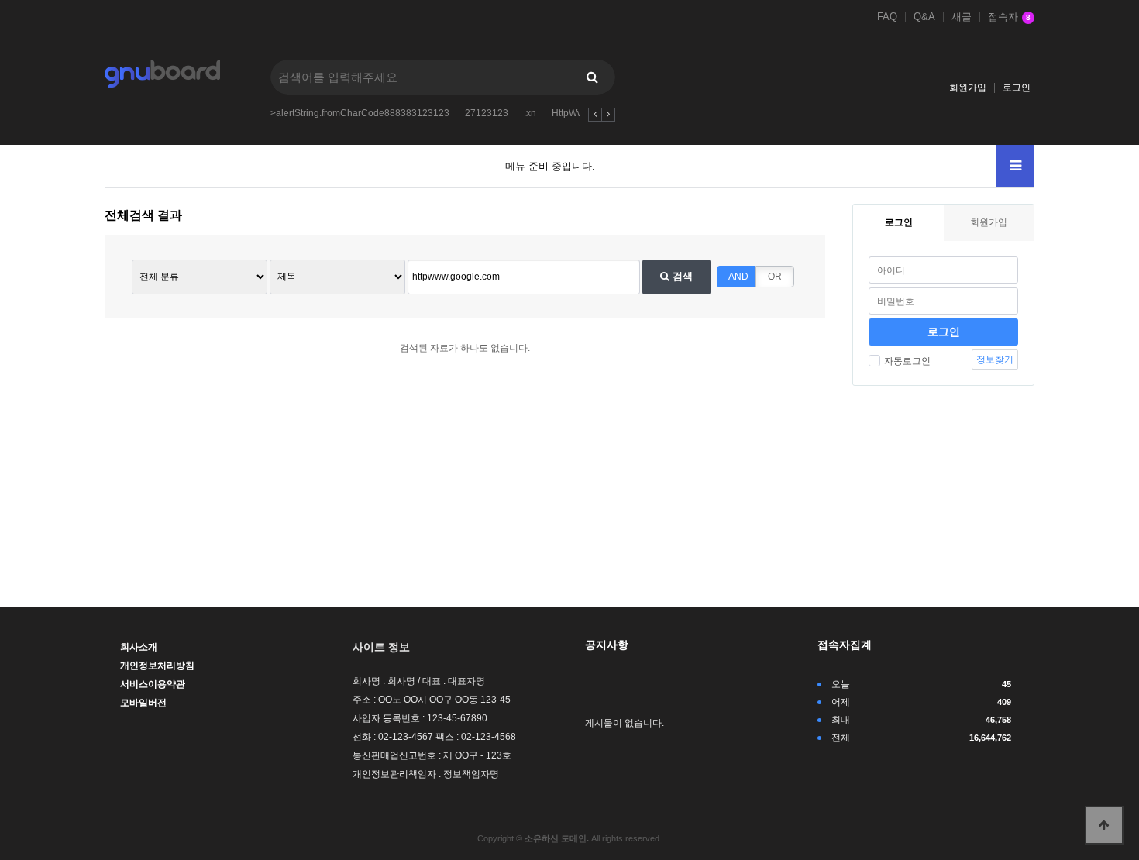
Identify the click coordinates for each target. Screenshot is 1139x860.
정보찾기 (994, 359)
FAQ (887, 17)
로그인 (1017, 87)
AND (738, 276)
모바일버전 (143, 702)
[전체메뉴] (1015, 166)
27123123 (486, 113)
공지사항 (606, 644)
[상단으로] (1104, 825)
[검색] (592, 77)
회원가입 (967, 87)
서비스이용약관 (152, 684)
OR (775, 276)
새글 (961, 17)
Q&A (924, 17)
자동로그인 (907, 361)
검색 (681, 276)
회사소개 (138, 647)
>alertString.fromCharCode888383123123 (359, 113)
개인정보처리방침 (157, 665)
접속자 (1009, 17)
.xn (530, 113)
